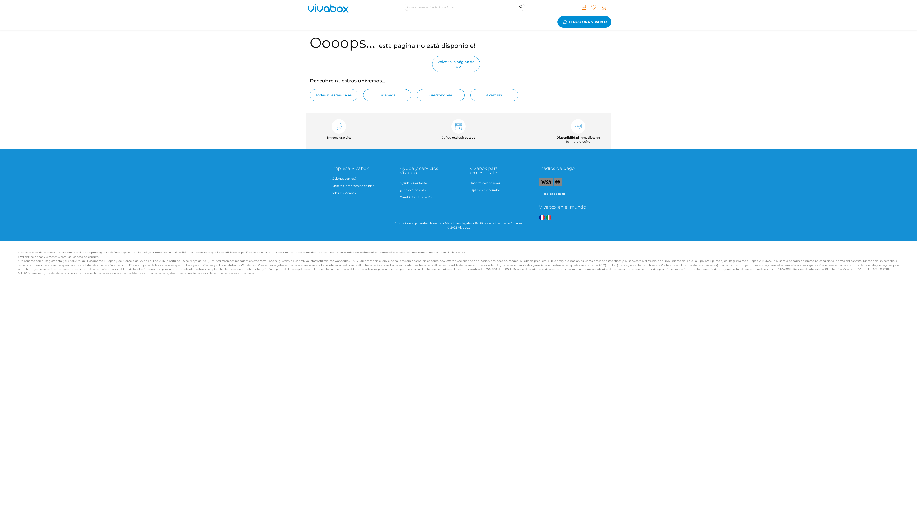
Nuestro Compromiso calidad (352, 186)
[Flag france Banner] (542, 218)
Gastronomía (440, 95)
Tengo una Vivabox (588, 22)
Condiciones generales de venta (418, 223)
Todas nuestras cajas (334, 95)
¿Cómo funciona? (413, 190)
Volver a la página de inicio (455, 64)
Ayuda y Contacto (413, 183)
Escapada (387, 95)
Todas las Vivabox (343, 193)
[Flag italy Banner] (548, 218)
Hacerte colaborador (485, 183)
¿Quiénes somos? (343, 178)
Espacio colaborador (485, 190)
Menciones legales (458, 223)
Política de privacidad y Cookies (498, 223)
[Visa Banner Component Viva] (545, 184)
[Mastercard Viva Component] (558, 184)
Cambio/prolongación (416, 197)
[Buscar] (521, 7)
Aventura (494, 95)
